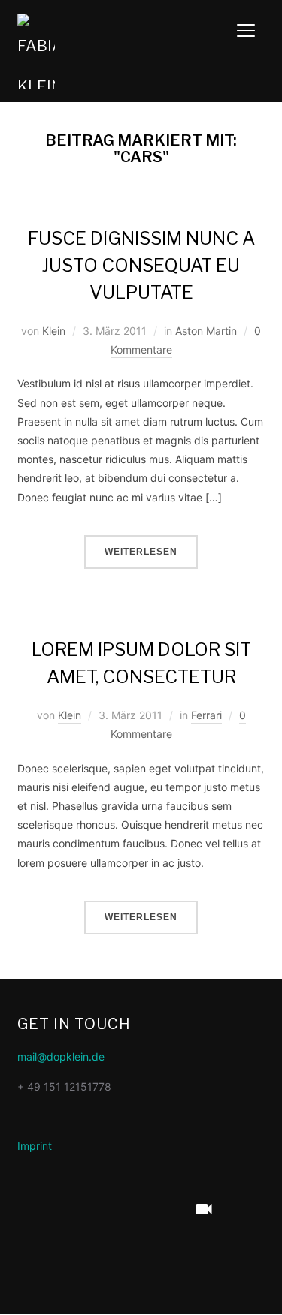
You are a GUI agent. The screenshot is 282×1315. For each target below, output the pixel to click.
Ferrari (206, 715)
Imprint (34, 1145)
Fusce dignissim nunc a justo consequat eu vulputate (141, 265)
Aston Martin (206, 330)
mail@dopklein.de (61, 1056)
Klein (53, 330)
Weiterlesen (141, 551)
